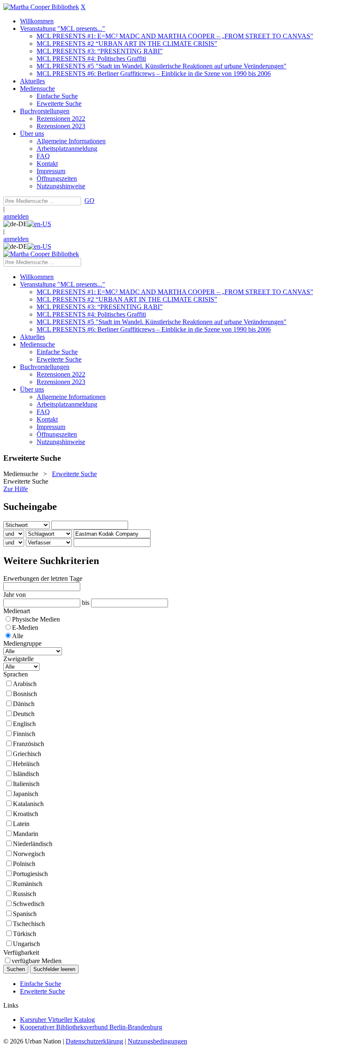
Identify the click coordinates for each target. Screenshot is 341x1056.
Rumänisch (27, 883)
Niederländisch (32, 843)
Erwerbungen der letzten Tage (42, 578)
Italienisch (26, 783)
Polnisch (24, 863)
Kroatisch (25, 813)
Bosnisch (25, 693)
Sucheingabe (30, 506)
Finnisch (24, 733)
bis (85, 602)
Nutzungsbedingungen (157, 1041)
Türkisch (24, 933)
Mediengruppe (22, 643)
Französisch (28, 743)
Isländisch (26, 773)
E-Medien (25, 627)
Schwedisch (28, 903)
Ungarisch (26, 943)
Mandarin (25, 833)
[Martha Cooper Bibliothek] (41, 6)
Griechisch (27, 753)
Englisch (24, 723)
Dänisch (24, 703)
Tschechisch (29, 923)
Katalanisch (28, 803)
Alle (17, 635)
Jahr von (14, 594)
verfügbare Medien (37, 960)
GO (89, 200)
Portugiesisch (30, 873)
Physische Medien (36, 619)
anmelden (16, 216)
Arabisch (25, 683)
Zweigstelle (18, 658)
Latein (21, 823)
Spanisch (25, 913)
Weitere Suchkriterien (51, 560)
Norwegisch (29, 853)
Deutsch (24, 713)
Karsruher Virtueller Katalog (57, 1019)
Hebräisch (26, 763)
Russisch (24, 893)
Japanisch (25, 793)
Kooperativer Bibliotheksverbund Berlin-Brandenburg (91, 1027)
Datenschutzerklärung (94, 1041)
